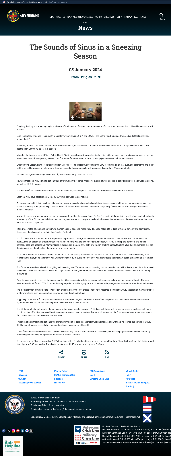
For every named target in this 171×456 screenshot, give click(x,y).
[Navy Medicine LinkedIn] (22, 430)
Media (84, 22)
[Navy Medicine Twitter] (9, 430)
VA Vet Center (132, 371)
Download (80, 117)
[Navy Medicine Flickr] (27, 430)
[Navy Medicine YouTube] (18, 430)
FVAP (128, 375)
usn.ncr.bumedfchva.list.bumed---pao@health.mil (117, 417)
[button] (58, 2)
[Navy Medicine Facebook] (3, 430)
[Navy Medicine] (23, 15)
